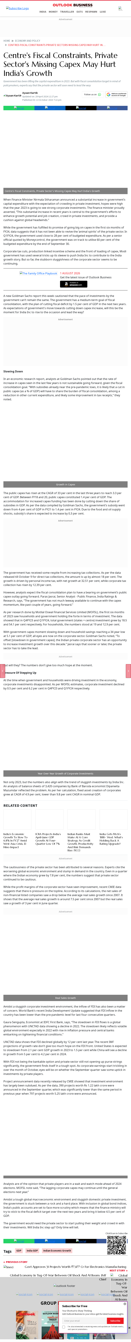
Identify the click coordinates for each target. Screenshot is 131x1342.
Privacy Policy (108, 1166)
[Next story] (128, 671)
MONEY (53, 12)
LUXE (103, 12)
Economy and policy (27, 41)
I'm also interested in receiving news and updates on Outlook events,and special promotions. (96, 1327)
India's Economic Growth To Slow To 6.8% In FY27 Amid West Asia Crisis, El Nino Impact (15, 696)
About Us (25, 1166)
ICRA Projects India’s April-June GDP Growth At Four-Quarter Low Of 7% (48, 678)
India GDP (32, 1034)
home (6, 41)
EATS (80, 12)
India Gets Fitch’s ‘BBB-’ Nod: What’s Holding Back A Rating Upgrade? (111, 678)
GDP (18, 1034)
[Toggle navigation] (120, 8)
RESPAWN (91, 12)
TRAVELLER (67, 12)
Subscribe (115, 1320)
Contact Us (46, 1166)
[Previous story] (2, 671)
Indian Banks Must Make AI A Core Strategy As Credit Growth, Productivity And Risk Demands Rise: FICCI (80, 698)
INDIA (42, 12)
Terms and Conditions (76, 1166)
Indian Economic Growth (57, 1034)
